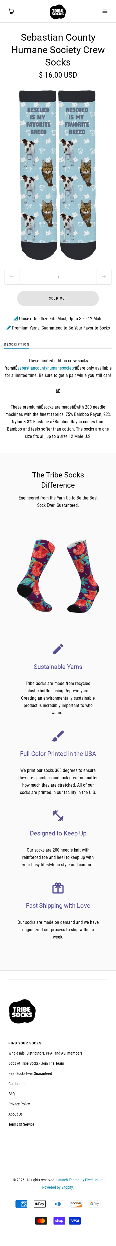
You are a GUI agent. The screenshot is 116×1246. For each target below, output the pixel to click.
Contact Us (16, 1083)
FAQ (11, 1094)
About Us (15, 1114)
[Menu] (104, 11)
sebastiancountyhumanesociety (46, 368)
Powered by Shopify (57, 1187)
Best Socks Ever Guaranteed (30, 1073)
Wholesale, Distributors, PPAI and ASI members (45, 1053)
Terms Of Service (21, 1124)
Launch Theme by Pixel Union (79, 1180)
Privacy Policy (19, 1104)
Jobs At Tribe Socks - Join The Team (36, 1063)
